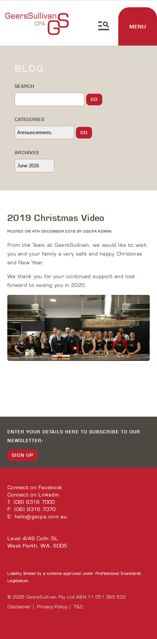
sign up (22, 455)
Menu (137, 26)
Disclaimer (19, 607)
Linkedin (48, 495)
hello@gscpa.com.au (41, 517)
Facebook (50, 487)
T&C (78, 607)
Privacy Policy (52, 607)
